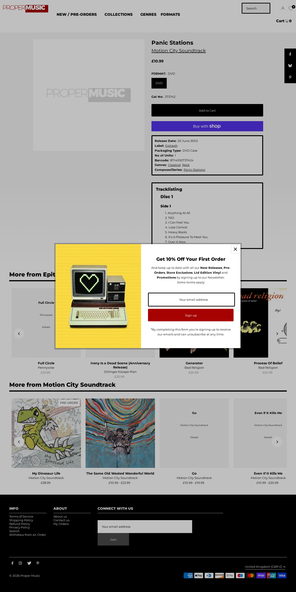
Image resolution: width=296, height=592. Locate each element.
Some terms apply (191, 282)
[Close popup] (235, 249)
